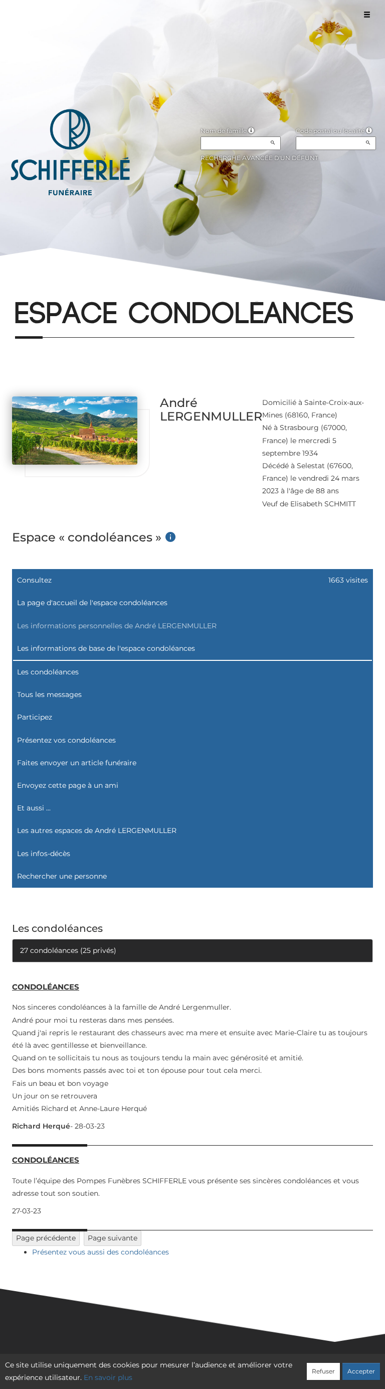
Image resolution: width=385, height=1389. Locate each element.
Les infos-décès (43, 853)
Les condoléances (48, 671)
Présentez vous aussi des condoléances (100, 1252)
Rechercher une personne (62, 876)
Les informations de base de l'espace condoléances (106, 648)
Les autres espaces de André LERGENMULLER (96, 830)
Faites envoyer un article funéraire (76, 762)
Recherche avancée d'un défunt (259, 158)
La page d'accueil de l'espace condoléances (92, 602)
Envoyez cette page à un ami (67, 785)
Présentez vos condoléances (66, 740)
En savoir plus (108, 1377)
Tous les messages (49, 694)
